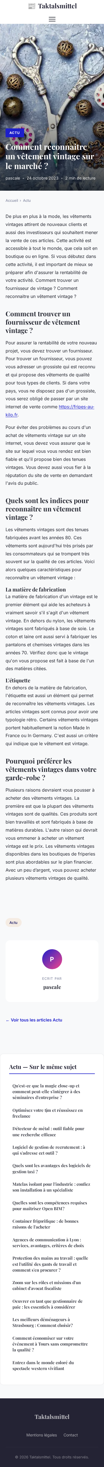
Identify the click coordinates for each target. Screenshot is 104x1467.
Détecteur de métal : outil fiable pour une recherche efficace (48, 1131)
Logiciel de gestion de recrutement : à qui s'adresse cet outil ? (48, 1150)
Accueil (12, 200)
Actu (14, 133)
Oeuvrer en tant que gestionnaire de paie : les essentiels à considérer (47, 1304)
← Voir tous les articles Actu (34, 1020)
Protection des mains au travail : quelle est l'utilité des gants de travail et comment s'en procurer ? (50, 1264)
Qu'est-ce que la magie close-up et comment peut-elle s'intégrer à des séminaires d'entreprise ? (46, 1091)
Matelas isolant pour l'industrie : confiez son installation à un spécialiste (51, 1187)
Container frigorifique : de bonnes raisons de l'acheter (45, 1224)
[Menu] (52, 19)
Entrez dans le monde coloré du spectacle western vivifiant (43, 1365)
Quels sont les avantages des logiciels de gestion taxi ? (51, 1168)
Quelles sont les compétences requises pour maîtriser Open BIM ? (49, 1205)
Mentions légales (41, 1435)
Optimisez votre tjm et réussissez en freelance (47, 1113)
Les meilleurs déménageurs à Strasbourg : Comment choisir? (42, 1322)
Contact (71, 1435)
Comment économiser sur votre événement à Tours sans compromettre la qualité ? (50, 1344)
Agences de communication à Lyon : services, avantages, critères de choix (48, 1242)
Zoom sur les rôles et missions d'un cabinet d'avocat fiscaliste (46, 1285)
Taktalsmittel (52, 5)
